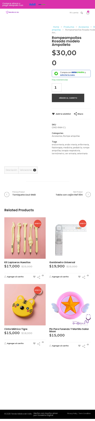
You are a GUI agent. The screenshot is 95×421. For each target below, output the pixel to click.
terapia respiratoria (71, 150)
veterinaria (82, 153)
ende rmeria (71, 144)
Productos (69, 27)
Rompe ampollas (71, 136)
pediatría (77, 147)
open (90, 30)
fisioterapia (57, 147)
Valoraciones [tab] (27, 170)
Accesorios (84, 27)
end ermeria (58, 144)
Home (56, 27)
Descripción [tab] (11, 170)
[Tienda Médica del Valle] (12, 12)
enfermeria (83, 144)
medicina (67, 147)
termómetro (58, 153)
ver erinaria (70, 153)
